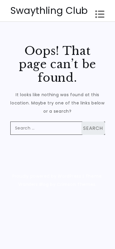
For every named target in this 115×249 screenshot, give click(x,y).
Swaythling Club (49, 10)
